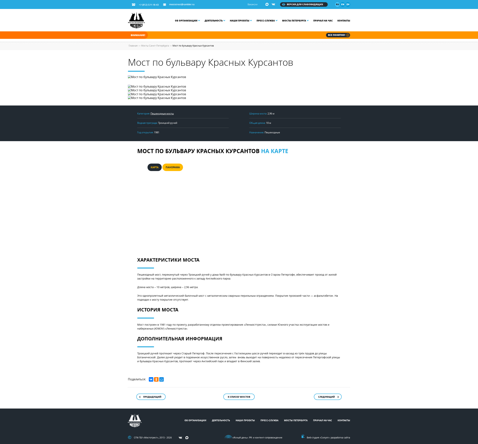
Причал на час (323, 20)
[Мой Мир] (161, 379)
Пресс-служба (266, 20)
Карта (155, 167)
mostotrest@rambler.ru (182, 4)
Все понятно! (336, 35)
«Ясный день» (240, 437)
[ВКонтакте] (151, 379)
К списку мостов (239, 396)
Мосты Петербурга (294, 20)
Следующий (326, 396)
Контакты (343, 20)
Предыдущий (152, 396)
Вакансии (252, 4)
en (342, 4)
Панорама (173, 167)
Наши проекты (239, 20)
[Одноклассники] (156, 379)
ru (337, 4)
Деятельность (214, 20)
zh (347, 4)
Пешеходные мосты (162, 113)
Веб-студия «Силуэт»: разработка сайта (328, 437)
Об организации (186, 20)
